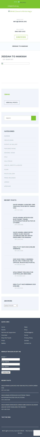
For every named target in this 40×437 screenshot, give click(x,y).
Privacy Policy (28, 338)
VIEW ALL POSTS (11, 102)
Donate (26, 340)
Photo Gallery (9, 173)
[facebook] (21, 6)
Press (3, 340)
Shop (25, 330)
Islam (6, 169)
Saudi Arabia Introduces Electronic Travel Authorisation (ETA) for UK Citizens (24, 220)
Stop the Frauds (6, 338)
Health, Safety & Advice (13, 165)
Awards (7, 136)
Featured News (10, 148)
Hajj (5, 157)
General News (9, 153)
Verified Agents (28, 332)
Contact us (27, 343)
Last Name (5, 366)
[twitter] (24, 6)
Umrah (6, 182)
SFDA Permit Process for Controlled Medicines (23, 273)
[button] (23, 2)
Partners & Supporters (8, 332)
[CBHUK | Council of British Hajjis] (20, 11)
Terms (26, 335)
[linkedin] (27, 6)
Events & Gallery (10, 144)
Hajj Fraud (8, 161)
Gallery (3, 343)
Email (3, 357)
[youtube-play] (30, 6)
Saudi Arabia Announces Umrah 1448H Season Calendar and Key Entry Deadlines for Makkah (23, 234)
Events (3, 330)
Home (3, 327)
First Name (5, 362)
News (26, 327)
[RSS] (4, 98)
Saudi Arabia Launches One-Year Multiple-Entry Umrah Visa (24, 206)
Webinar (7, 186)
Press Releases (10, 178)
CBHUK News (8, 140)
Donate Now (21, 37)
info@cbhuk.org (13, 6)
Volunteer (4, 335)
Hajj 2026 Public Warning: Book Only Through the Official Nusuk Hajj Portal (24, 260)
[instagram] (33, 6)
